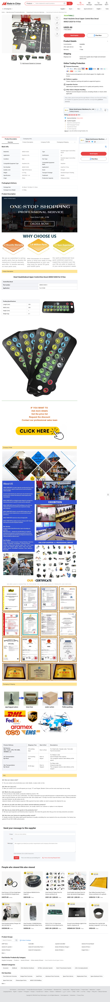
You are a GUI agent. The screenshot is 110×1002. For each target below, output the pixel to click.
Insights (98, 989)
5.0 (87, 141)
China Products (21, 989)
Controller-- (31, 944)
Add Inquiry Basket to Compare (31, 63)
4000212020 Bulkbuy (36, 980)
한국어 (68, 991)
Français (33, 991)
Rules (107, 9)
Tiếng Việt (94, 991)
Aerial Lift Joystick (7, 947)
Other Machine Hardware (27, 968)
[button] (71, 142)
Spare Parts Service (68, 976)
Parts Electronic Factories (10, 976)
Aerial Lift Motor (59, 950)
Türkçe (88, 991)
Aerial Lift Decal (6, 950)
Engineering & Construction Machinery (35, 12)
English (15, 991)
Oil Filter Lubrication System (45, 968)
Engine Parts (85, 950)
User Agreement (64, 995)
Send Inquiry (74, 35)
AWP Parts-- (5, 944)
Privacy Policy (80, 995)
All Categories (7, 9)
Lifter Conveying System (81, 968)
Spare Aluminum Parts (97, 976)
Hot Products (13, 989)
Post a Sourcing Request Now (51, 857)
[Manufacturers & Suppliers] (11, 3)
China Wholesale (48, 989)
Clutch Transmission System (63, 968)
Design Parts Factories (26, 976)
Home (3, 12)
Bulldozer (14, 968)
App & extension (88, 9)
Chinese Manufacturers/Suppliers (34, 989)
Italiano (46, 991)
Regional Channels (75, 989)
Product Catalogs (26, 940)
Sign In (66, 131)
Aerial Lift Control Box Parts (35, 947)
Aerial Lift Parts (86, 947)
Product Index (84, 989)
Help (78, 9)
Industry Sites (66, 989)
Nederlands (58, 991)
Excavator (6, 968)
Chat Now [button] (99, 35)
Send (16, 857)
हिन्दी (78, 991)
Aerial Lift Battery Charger (62, 947)
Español (20, 991)
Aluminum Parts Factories (52, 976)
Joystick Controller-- (60, 944)
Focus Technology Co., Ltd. (43, 995)
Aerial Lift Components (34, 950)
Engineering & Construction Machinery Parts (56, 12)
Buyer (70, 9)
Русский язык (39, 991)
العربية (64, 991)
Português (26, 991)
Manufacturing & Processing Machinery (15, 12)
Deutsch (52, 991)
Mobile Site (92, 989)
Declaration (72, 995)
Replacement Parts (82, 976)
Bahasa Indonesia (102, 991)
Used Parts (39, 976)
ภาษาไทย (83, 991)
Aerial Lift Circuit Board (88, 944)
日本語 (73, 991)
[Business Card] (106, 146)
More (3, 983)
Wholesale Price (57, 989)
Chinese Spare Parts (21, 980)
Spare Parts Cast (7, 980)
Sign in (106, 4)
